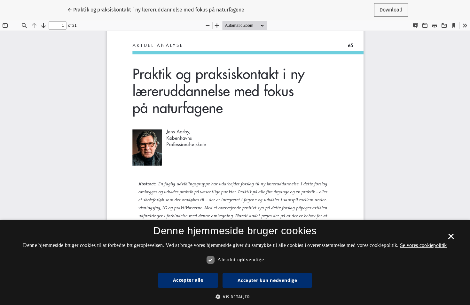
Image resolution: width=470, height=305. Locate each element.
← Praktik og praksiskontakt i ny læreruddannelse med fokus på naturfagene (155, 9)
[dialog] (235, 262)
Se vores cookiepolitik (423, 245)
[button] (235, 297)
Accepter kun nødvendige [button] (267, 280)
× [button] (451, 238)
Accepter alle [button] (188, 280)
